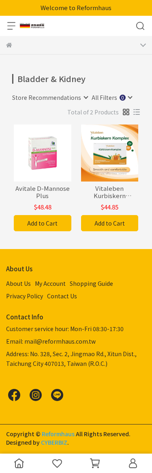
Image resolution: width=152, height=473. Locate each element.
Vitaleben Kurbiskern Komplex (110, 192)
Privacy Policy (24, 296)
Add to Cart (42, 223)
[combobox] (50, 97)
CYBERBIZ (54, 442)
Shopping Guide (91, 283)
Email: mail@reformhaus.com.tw (51, 341)
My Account (50, 283)
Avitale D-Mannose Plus (42, 192)
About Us (18, 283)
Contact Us (62, 296)
